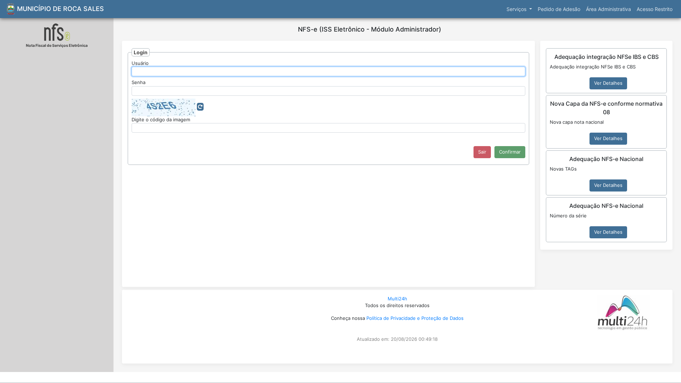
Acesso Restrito (654, 9)
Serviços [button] (517, 9)
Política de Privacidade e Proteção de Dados (415, 318)
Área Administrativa (608, 9)
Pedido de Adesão (559, 9)
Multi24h (397, 298)
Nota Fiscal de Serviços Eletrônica (57, 45)
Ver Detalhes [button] (608, 83)
